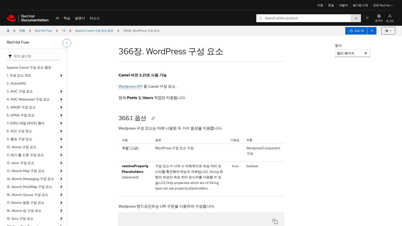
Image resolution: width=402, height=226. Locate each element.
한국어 (379, 20)
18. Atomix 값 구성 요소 (24, 210)
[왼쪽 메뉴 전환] (67, 43)
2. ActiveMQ (16, 83)
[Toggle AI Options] (371, 31)
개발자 (343, 5)
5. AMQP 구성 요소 (21, 107)
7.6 (64, 30)
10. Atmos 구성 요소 (21, 147)
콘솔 (331, 5)
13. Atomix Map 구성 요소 (26, 171)
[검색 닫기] (367, 18)
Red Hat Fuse (43, 30)
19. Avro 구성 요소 (20, 218)
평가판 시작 (360, 5)
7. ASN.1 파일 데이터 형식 (26, 123)
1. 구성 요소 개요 (19, 75)
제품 (22, 30)
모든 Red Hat (381, 5)
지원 (320, 5)
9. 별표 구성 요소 (19, 139)
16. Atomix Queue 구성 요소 (27, 195)
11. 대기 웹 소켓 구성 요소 (25, 155)
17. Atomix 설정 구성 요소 (25, 202)
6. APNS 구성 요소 (21, 115)
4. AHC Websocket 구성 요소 (28, 99)
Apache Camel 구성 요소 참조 (94, 30)
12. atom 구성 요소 (20, 163)
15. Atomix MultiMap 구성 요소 (29, 187)
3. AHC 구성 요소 (20, 91)
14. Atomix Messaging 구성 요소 (30, 179)
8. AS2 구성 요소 (19, 131)
